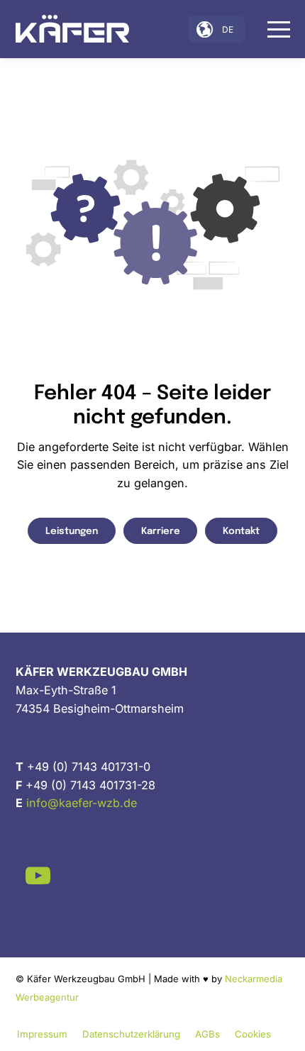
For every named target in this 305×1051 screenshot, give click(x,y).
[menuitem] (271, 29)
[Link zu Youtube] (38, 875)
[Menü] (271, 29)
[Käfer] (72, 29)
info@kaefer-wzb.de (81, 803)
